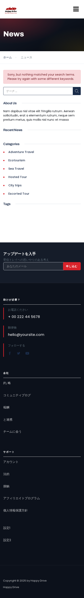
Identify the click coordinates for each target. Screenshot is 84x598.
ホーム (7, 57)
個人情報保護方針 (15, 510)
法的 (6, 474)
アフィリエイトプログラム (21, 498)
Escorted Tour (18, 194)
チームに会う (12, 432)
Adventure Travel (21, 152)
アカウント (11, 462)
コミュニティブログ (17, 395)
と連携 (7, 420)
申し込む (71, 266)
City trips (15, 185)
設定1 (6, 528)
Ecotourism (16, 160)
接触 (6, 486)
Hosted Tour (17, 177)
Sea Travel (16, 169)
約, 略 (7, 383)
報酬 (6, 407)
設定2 (7, 540)
